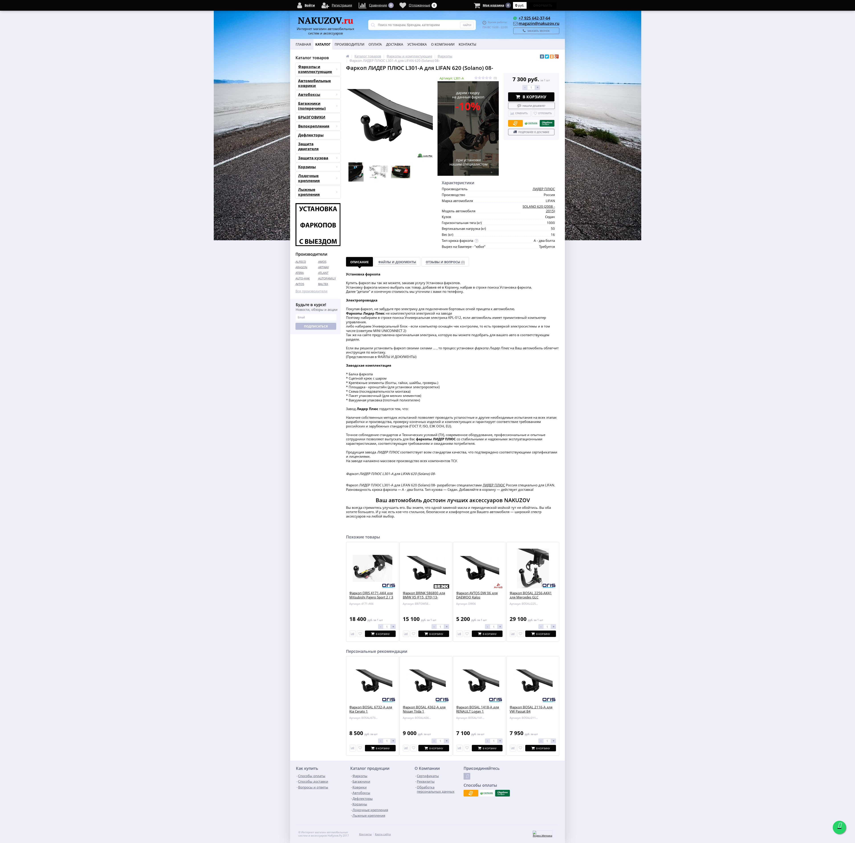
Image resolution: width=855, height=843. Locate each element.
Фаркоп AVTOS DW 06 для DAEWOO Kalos (477, 595)
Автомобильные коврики (314, 83)
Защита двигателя (308, 146)
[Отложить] (360, 634)
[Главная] (347, 56)
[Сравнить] (352, 634)
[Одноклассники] (552, 57)
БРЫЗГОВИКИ (311, 117)
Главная (303, 44)
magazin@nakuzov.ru (539, 23)
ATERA (299, 273)
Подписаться (316, 326)
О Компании (442, 44)
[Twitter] (547, 57)
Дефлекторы (311, 134)
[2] (479, 78)
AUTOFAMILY (327, 278)
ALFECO (300, 262)
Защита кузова (313, 157)
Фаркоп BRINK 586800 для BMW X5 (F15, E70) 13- (424, 595)
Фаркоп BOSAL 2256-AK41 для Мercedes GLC (531, 595)
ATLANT (323, 273)
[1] (476, 78)
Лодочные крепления (309, 178)
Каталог (322, 44)
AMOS (322, 262)
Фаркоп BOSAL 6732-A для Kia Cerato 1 (370, 709)
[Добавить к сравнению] (352, 748)
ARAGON (301, 267)
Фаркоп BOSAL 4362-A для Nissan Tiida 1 (424, 709)
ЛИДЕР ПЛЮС (544, 189)
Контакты (467, 44)
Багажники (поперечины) (312, 106)
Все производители (311, 291)
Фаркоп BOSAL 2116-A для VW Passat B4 (531, 709)
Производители (349, 44)
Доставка (394, 44)
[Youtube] (467, 776)
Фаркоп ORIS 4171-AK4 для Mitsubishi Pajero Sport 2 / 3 (371, 595)
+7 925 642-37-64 (534, 18)
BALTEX (323, 284)
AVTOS (299, 284)
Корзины (307, 166)
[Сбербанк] (531, 123)
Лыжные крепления (309, 192)
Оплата (375, 44)
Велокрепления (313, 126)
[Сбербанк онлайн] (547, 123)
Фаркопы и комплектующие (315, 69)
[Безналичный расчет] (515, 123)
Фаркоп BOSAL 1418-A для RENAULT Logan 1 (477, 709)
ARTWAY (323, 267)
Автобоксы (309, 94)
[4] (487, 78)
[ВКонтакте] (542, 57)
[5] (490, 78)
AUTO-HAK (302, 278)
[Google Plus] (557, 57)
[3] (483, 78)
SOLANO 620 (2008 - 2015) (539, 208)
